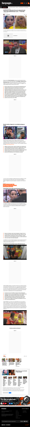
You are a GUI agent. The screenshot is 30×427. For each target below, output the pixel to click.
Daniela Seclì (8, 14)
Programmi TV (4, 354)
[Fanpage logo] (6, 3)
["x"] (8, 403)
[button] (26, 14)
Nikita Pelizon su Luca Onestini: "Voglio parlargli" (21, 371)
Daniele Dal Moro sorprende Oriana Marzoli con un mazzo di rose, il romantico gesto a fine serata (13, 387)
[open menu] (1, 7)
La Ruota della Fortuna (12, 7)
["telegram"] (12, 403)
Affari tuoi (17, 7)
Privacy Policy (17, 413)
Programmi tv (5, 7)
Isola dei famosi (26, 7)
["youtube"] (6, 403)
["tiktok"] (1, 403)
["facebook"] (10, 403)
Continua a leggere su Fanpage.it (15, 328)
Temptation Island (21, 7)
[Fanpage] (4, 408)
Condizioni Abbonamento (18, 415)
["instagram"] (3, 403)
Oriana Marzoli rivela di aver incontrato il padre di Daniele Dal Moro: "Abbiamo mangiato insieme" (13, 390)
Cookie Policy (17, 414)
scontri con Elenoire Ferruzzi (10, 144)
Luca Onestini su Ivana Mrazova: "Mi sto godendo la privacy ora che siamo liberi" (11, 388)
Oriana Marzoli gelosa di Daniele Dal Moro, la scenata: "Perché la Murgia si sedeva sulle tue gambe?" (13, 389)
